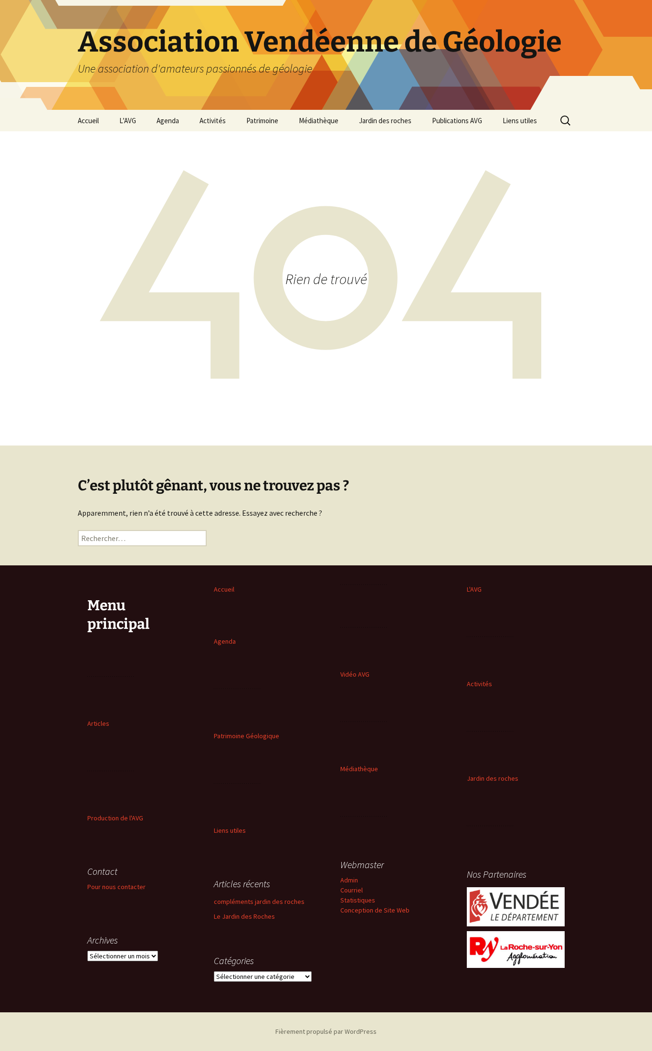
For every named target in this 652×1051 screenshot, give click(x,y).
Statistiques (357, 900)
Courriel (351, 890)
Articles (98, 723)
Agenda (168, 120)
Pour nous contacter (116, 886)
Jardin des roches (385, 120)
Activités (213, 120)
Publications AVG (457, 120)
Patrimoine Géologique (246, 736)
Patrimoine (262, 120)
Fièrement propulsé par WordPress (326, 1031)
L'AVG (474, 589)
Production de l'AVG (115, 818)
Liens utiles (520, 120)
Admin (349, 880)
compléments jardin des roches (259, 901)
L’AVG (127, 120)
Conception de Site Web (375, 910)
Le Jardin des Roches (244, 916)
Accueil (88, 120)
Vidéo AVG (354, 674)
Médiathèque (318, 120)
